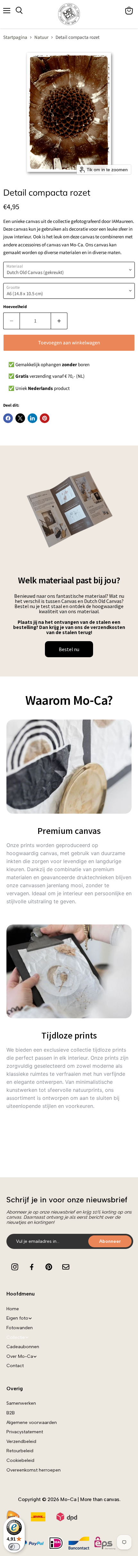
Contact (15, 1365)
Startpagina (15, 37)
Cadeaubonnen (22, 1346)
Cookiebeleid (20, 1460)
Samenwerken (21, 1403)
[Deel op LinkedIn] (32, 418)
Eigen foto (17, 1318)
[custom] (15, 1267)
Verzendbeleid (21, 1441)
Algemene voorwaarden (31, 1422)
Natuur (41, 37)
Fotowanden (19, 1328)
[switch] (14, 1546)
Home (12, 1309)
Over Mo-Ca (19, 1356)
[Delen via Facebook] (8, 418)
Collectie (15, 1337)
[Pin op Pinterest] (44, 418)
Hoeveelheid (15, 307)
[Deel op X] (20, 418)
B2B (10, 1413)
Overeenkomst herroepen (33, 1470)
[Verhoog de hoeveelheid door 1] (59, 321)
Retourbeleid (19, 1451)
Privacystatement (24, 1432)
